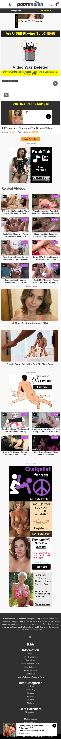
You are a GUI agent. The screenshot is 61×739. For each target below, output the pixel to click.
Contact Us (30, 674)
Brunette (30, 700)
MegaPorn (11, 736)
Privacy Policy (30, 660)
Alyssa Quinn (30, 712)
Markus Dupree (30, 719)
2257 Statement (30, 667)
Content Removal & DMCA (31, 664)
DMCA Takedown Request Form (30, 677)
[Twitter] (30, 637)
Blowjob (30, 693)
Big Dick (30, 703)
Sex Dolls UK (32, 736)
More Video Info (31, 139)
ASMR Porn (20, 736)
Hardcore (30, 686)
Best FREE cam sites (46, 736)
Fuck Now (46, 10)
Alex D (30, 716)
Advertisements (30, 670)
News (30, 653)
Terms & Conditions (30, 657)
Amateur (30, 696)
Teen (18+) (30, 690)
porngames (15, 10)
